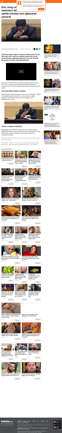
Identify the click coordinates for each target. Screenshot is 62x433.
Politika (19, 422)
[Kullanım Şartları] (20, 431)
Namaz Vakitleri (25, 422)
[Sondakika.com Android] (57, 424)
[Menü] (2, 1)
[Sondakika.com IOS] (57, 422)
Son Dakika (19, 421)
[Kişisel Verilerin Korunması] (22, 432)
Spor (38, 421)
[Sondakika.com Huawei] (57, 427)
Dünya (29, 421)
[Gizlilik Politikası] (27, 431)
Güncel (24, 421)
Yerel (47, 421)
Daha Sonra (33, 9)
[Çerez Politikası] (44, 431)
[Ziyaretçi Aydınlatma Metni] (32, 432)
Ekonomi (34, 421)
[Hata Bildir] (40, 432)
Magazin (42, 421)
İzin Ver (41, 9)
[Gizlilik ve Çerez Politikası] (35, 431)
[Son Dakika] (7, 421)
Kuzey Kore (4, 129)
